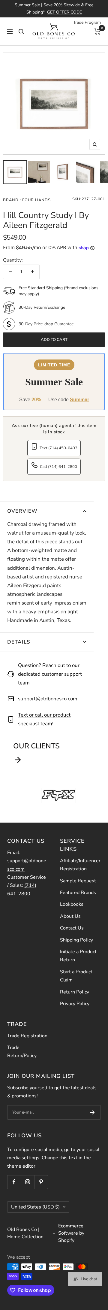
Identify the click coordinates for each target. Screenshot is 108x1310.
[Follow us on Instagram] (27, 1182)
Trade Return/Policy (22, 1051)
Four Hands (36, 200)
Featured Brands (78, 892)
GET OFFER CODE (64, 12)
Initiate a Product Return (78, 955)
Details (18, 641)
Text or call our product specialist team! (44, 719)
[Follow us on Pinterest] (41, 1182)
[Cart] (97, 31)
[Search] (21, 31)
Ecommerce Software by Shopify (71, 1233)
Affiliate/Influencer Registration (80, 864)
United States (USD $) (35, 1207)
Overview (22, 511)
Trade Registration (27, 1036)
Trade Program (87, 22)
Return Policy (74, 992)
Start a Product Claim (76, 976)
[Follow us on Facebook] (14, 1182)
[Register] (92, 1112)
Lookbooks (71, 904)
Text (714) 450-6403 (58, 448)
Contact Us (72, 928)
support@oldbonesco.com (47, 698)
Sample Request (78, 881)
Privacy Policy (74, 1003)
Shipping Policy (76, 940)
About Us (70, 916)
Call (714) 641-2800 (58, 466)
